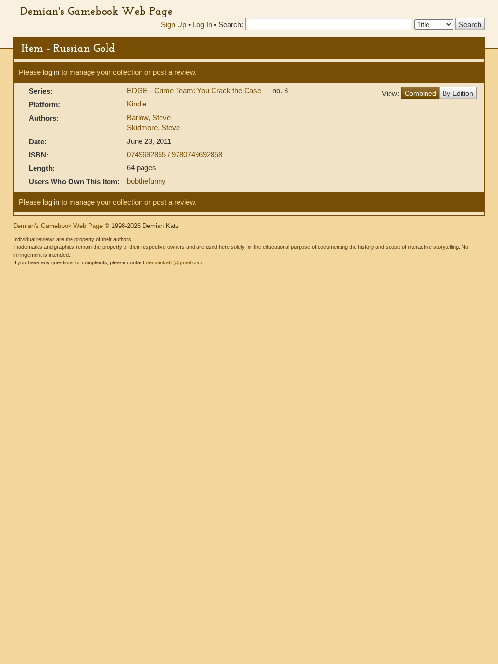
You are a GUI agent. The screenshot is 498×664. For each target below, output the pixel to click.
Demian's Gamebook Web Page (96, 10)
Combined (420, 93)
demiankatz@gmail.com (174, 262)
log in (51, 72)
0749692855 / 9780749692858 (174, 154)
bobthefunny (146, 181)
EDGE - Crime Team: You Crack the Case (195, 91)
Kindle (136, 104)
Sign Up (173, 24)
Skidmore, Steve (153, 127)
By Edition (458, 93)
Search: (230, 24)
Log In (202, 24)
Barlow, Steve (149, 117)
